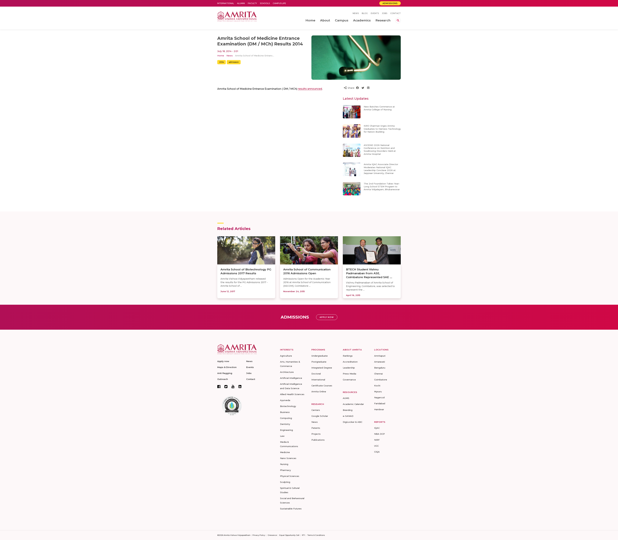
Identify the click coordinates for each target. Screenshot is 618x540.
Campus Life (279, 3)
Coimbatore (380, 379)
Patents (315, 428)
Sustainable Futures (291, 508)
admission (234, 62)
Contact (395, 13)
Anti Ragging (224, 373)
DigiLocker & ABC (352, 422)
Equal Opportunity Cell (289, 535)
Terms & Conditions (316, 535)
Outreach (222, 379)
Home (220, 55)
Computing (286, 418)
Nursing (284, 464)
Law (282, 436)
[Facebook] (218, 386)
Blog (365, 13)
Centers (315, 410)
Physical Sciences (289, 476)
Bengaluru (379, 367)
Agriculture (286, 355)
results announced (310, 88)
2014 (221, 62)
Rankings (348, 355)
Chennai (378, 373)
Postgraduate (318, 361)
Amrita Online (318, 391)
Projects (316, 434)
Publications (318, 440)
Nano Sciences (288, 458)
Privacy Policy (259, 535)
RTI (303, 535)
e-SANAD (348, 416)
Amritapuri (379, 355)
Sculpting (285, 482)
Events (375, 13)
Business (285, 412)
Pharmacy (285, 470)
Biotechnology (288, 406)
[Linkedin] (240, 386)
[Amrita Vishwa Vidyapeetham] (237, 16)
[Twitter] (226, 386)
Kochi (377, 385)
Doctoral (316, 373)
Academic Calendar (353, 404)
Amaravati (379, 361)
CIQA (377, 451)
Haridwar (379, 409)
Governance (349, 379)
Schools (265, 3)
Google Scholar (319, 416)
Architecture (287, 372)
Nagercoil (379, 397)
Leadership (349, 367)
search (398, 20)
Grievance (272, 535)
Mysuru (378, 391)
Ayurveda (285, 400)
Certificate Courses (321, 385)
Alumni (241, 3)
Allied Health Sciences (292, 394)
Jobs (384, 13)
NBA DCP (379, 434)
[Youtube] (232, 386)
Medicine (285, 452)
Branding (347, 410)
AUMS (346, 398)
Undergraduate (319, 355)
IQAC (377, 428)
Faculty (252, 3)
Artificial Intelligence (291, 378)
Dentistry (285, 424)
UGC (376, 445)
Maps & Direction (227, 367)
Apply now (223, 361)
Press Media (349, 373)
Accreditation (350, 361)
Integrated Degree (321, 367)
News (356, 13)
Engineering (286, 430)
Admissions (390, 3)
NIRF (377, 440)
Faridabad (379, 403)
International (225, 3)
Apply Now (327, 317)
